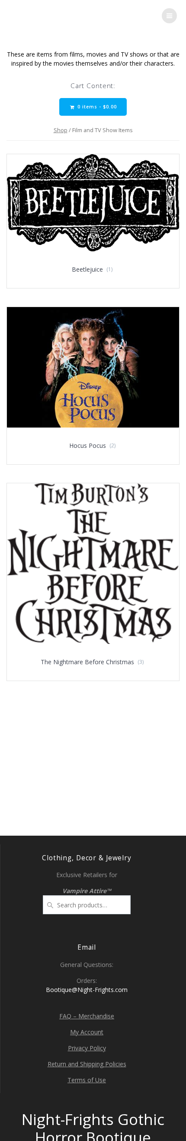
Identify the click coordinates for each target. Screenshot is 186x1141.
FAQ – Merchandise (86, 1016)
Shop (60, 130)
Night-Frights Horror (66, 15)
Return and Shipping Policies (87, 1064)
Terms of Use (86, 1080)
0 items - (96, 107)
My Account (86, 1032)
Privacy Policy (87, 1048)
